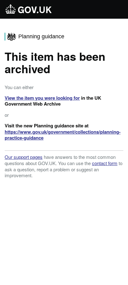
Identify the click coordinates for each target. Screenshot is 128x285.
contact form (104, 163)
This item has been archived (55, 62)
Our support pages (24, 157)
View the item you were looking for (42, 97)
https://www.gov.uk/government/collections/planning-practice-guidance (63, 134)
